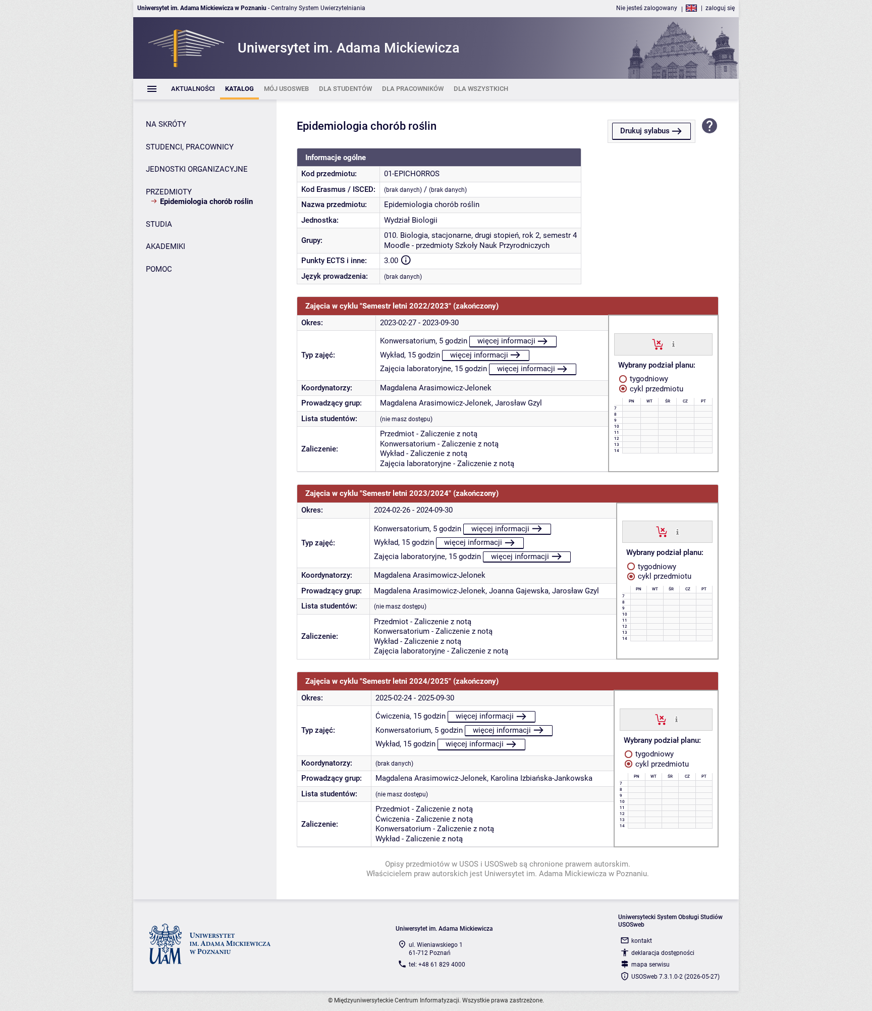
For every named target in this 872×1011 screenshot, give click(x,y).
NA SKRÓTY (166, 124)
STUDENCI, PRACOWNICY (190, 146)
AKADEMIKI (165, 246)
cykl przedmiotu (655, 388)
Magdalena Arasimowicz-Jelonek (436, 387)
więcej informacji (506, 340)
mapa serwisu (650, 964)
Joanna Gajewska (519, 590)
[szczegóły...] (673, 343)
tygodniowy (648, 378)
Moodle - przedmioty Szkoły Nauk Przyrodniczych (467, 245)
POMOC (159, 269)
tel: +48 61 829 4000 (437, 964)
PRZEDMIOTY (169, 191)
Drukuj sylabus (645, 130)
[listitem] (193, 89)
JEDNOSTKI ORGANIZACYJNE (197, 169)
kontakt (641, 940)
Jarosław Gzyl (518, 403)
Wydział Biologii (411, 220)
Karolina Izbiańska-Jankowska (541, 778)
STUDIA (159, 224)
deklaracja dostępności (662, 952)
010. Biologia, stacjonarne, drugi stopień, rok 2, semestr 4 (480, 235)
